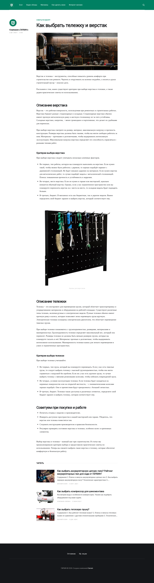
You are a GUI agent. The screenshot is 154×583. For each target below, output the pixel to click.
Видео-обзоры (31, 5)
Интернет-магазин (76, 5)
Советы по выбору (43, 20)
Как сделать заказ (58, 5)
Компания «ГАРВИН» (18, 30)
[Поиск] (143, 5)
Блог (21, 5)
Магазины (44, 5)
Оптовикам (71, 554)
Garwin (90, 568)
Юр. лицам (83, 554)
